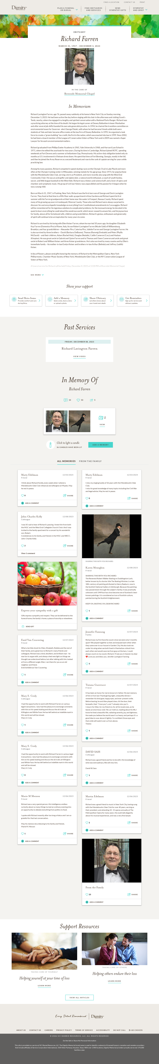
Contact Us (129, 2)
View (102, 424)
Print (142, 2)
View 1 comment (28, 553)
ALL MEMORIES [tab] (66, 461)
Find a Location (111, 2)
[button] (67, 9)
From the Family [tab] (90, 461)
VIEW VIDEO (79, 356)
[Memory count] (66, 400)
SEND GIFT (30, 626)
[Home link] (19, 8)
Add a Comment (32, 503)
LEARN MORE (44, 986)
